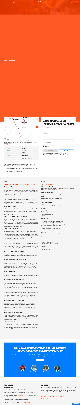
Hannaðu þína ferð (31, 2)
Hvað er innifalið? (6, 144)
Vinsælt (24, 2)
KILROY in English (45, 398)
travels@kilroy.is (20, 395)
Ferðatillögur (12, 2)
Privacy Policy (62, 394)
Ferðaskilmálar (44, 396)
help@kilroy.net (27, 402)
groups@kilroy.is (7, 396)
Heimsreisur (18, 2)
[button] (58, 129)
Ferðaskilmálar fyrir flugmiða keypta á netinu (57, 396)
